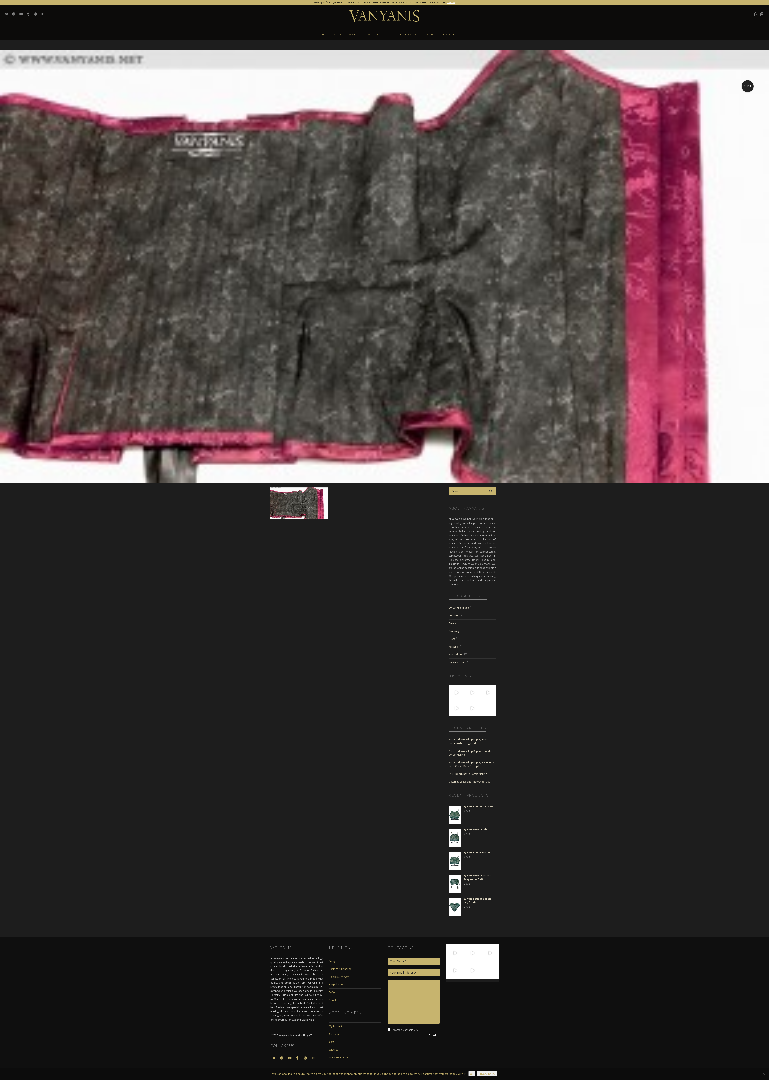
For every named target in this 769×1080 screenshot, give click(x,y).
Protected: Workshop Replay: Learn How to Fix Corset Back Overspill (471, 764)
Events (453, 623)
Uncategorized (458, 662)
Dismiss (451, 2)
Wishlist (333, 1049)
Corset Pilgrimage (460, 607)
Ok (471, 1073)
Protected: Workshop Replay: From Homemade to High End (468, 741)
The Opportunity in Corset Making (468, 774)
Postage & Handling (340, 969)
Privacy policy (487, 1073)
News (454, 638)
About (332, 1000)
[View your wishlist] (762, 14)
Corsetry (455, 615)
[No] (764, 1074)
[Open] (456, 692)
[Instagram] (462, 698)
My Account (335, 1026)
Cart (331, 1042)
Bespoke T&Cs (337, 984)
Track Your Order (339, 1057)
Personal (455, 646)
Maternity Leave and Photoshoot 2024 (470, 781)
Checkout (334, 1034)
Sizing (332, 961)
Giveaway (455, 631)
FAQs (332, 992)
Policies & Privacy (339, 976)
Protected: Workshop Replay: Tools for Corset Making (471, 752)
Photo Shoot (458, 654)
